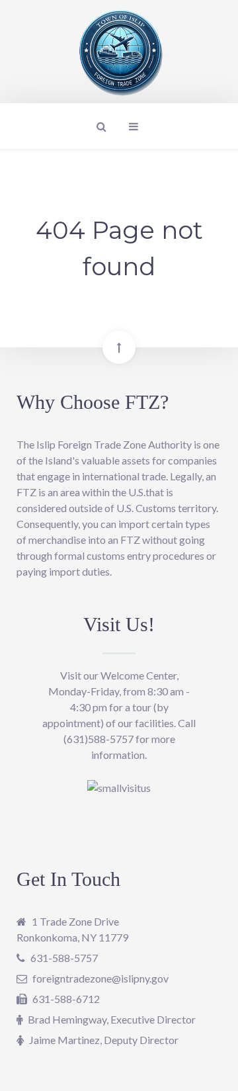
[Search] (99, 126)
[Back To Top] (119, 347)
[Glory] (119, 50)
